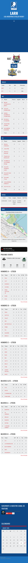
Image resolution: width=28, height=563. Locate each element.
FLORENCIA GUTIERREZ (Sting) (7, 162)
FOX (6, 299)
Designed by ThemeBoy (6, 558)
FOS (6, 349)
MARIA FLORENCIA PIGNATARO (7, 115)
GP (11, 275)
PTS (26, 346)
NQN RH (7, 420)
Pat (5, 330)
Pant (6, 278)
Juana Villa (6, 148)
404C (6, 352)
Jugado (19, 99)
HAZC (6, 374)
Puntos (14, 99)
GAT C (6, 361)
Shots (23, 99)
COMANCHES (8, 393)
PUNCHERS (7, 396)
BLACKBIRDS (8, 446)
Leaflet (15, 237)
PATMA (6, 423)
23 (24, 543)
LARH (14, 13)
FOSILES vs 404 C (11, 258)
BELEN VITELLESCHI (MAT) (7, 104)
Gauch (6, 318)
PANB (6, 327)
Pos (2, 275)
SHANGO (7, 284)
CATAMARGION (9, 443)
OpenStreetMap (22, 237)
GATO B (7, 315)
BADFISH (7, 409)
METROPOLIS (8, 324)
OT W (22, 275)
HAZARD (7, 333)
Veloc (6, 312)
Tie (19, 275)
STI (2, 91)
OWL (6, 366)
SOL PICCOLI (7, 186)
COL (6, 387)
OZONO (7, 287)
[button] (14, 224)
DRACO (7, 335)
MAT (2, 88)
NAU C (6, 364)
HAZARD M (7, 452)
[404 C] (24, 259)
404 (5, 321)
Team (6, 275)
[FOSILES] (4, 259)
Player (5, 99)
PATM (6, 390)
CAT (6, 281)
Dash (6, 355)
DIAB (6, 296)
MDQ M (6, 417)
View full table (24, 301)
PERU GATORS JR (7, 291)
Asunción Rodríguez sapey (6, 168)
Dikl (5, 358)
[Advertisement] (14, 37)
